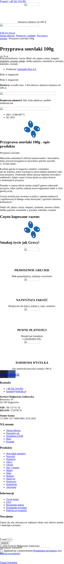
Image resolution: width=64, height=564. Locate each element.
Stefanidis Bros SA (26, 69)
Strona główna (7, 35)
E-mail (3, 539)
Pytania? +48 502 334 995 (13, 1)
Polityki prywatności (10, 553)
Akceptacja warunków (11, 547)
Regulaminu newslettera (45, 550)
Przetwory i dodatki (25, 35)
